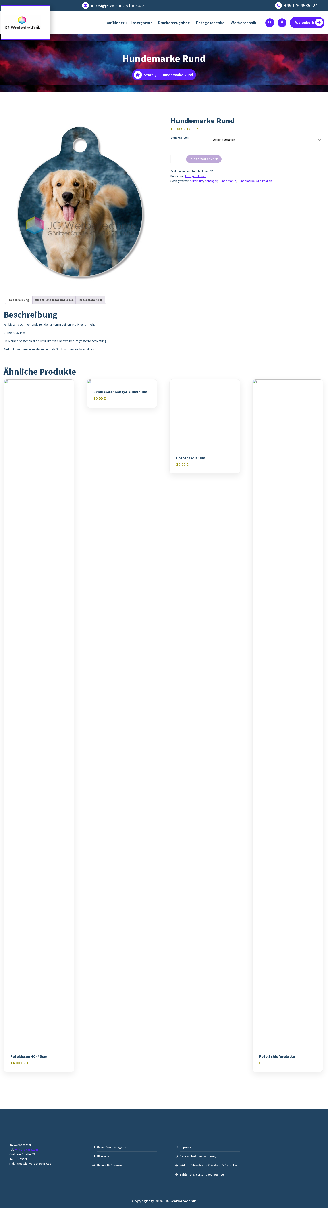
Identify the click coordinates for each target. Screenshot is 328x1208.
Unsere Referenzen (110, 1165)
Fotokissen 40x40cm (28, 1056)
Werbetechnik (243, 22)
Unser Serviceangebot (112, 1147)
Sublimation (264, 181)
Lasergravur (141, 22)
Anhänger (211, 181)
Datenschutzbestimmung (198, 1156)
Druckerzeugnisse (174, 22)
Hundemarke (246, 181)
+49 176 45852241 (302, 5)
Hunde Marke (227, 181)
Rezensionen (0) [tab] (90, 300)
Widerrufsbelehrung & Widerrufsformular (208, 1165)
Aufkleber (116, 22)
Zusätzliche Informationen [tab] (54, 300)
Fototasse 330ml (191, 458)
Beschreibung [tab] (19, 300)
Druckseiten (180, 137)
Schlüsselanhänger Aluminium (120, 392)
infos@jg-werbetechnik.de (117, 5)
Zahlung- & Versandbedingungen (203, 1174)
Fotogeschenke (210, 22)
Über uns (103, 1156)
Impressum (187, 1147)
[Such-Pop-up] (269, 22)
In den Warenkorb (203, 159)
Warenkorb (304, 22)
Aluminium (196, 181)
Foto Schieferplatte (277, 1056)
